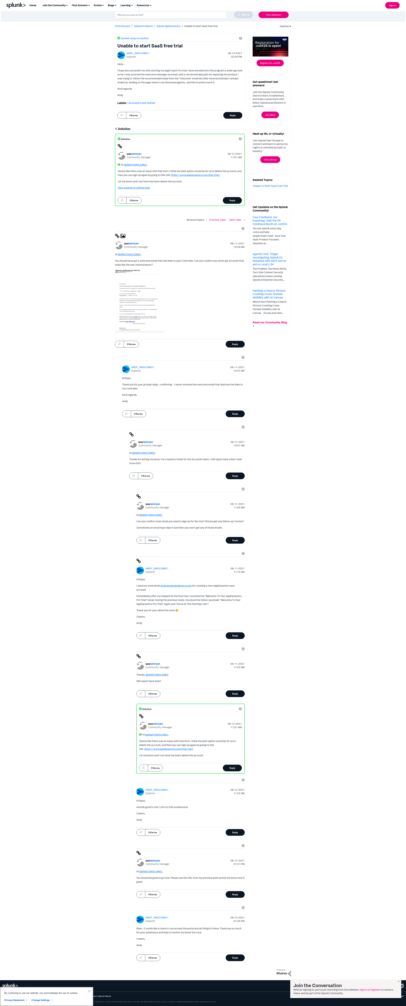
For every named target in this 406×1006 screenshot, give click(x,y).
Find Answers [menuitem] (80, 5)
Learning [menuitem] (125, 5)
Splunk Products (143, 26)
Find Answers (122, 26)
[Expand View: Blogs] (115, 5)
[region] (46, 996)
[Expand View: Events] (103, 5)
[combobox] (184, 14)
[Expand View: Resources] (150, 5)
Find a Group (270, 159)
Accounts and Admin (141, 102)
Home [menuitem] (32, 5)
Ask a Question (273, 14)
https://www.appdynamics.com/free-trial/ (195, 175)
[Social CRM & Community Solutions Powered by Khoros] (284, 972)
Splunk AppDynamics (168, 26)
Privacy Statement (14, 1000)
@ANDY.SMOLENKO (135, 164)
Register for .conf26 (270, 63)
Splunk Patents (104, 996)
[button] (240, 39)
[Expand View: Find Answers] (88, 5)
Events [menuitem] (98, 5)
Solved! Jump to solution (135, 38)
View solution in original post (134, 187)
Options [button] (283, 26)
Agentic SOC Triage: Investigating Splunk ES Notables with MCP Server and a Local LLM (269, 259)
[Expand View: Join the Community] (67, 5)
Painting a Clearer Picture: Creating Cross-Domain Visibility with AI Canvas (269, 294)
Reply (233, 115)
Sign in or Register (370, 989)
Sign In (392, 5)
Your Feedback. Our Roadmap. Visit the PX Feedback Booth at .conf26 (270, 220)
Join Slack (270, 114)
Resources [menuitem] (143, 5)
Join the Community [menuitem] (54, 5)
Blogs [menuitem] (111, 5)
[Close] (89, 991)
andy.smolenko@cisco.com (176, 585)
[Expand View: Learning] (131, 5)
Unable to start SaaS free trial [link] (201, 26)
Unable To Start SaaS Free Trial (270, 185)
